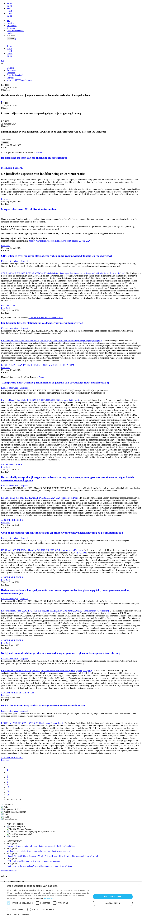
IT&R (9, 11)
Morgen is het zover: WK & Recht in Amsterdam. (29, 209)
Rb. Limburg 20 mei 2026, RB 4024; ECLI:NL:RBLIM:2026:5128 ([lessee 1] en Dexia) (40, 498)
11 (8, 790)
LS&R (9, 13)
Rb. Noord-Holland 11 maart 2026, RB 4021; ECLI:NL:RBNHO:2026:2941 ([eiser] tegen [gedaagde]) (46, 670)
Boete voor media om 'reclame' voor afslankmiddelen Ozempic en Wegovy (39, 866)
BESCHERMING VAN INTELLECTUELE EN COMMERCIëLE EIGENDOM (37, 365)
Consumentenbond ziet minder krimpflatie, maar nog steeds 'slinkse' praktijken (41, 846)
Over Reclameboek (15, 30)
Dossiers (10, 23)
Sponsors (11, 28)
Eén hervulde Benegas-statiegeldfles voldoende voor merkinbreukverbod (42, 322)
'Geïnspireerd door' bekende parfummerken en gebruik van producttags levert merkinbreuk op (55, 382)
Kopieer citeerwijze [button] (9, 261)
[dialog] (71, 900)
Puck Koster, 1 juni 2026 (12, 168)
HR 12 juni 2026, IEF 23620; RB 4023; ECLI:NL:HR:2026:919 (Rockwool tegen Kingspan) (42, 550)
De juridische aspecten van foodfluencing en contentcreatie (34, 157)
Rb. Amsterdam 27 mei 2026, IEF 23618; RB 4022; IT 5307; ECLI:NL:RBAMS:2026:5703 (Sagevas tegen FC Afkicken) (55, 611)
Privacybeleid (49, 898)
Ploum (41, 377)
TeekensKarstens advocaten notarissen (46, 317)
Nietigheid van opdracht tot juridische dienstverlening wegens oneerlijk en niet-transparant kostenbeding (60, 653)
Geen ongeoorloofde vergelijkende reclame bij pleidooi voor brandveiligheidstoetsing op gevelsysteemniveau (62, 532)
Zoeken (11, 39)
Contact (10, 33)
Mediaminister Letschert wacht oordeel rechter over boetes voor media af (38, 851)
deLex (9, 3)
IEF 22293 (81, 553)
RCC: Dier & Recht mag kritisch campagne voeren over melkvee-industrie (43, 705)
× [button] (139, 885)
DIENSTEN (28, 693)
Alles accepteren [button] (112, 896)
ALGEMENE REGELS (12, 520)
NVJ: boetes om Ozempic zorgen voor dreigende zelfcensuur (33, 861)
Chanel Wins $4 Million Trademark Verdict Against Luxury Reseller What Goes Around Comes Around (52, 856)
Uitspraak (24, 261)
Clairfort (38, 152)
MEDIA (4, 464)
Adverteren (12, 25)
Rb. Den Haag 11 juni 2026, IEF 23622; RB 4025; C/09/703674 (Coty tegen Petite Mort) (40, 400)
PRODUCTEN (8, 305)
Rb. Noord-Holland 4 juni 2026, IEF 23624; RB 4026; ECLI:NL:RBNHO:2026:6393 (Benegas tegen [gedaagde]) (51, 340)
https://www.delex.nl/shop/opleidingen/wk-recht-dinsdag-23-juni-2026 (59, 241)
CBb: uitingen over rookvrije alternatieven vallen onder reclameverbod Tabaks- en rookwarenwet (56, 255)
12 (8, 792)
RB (8, 8)
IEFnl (9, 6)
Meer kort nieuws (9, 870)
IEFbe (9, 16)
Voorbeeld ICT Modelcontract (20, 80)
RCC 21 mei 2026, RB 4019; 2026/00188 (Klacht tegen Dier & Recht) (32, 723)
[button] (48, 914)
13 (8, 794)
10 (8, 787)
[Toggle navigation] (2, 63)
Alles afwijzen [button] (113, 903)
